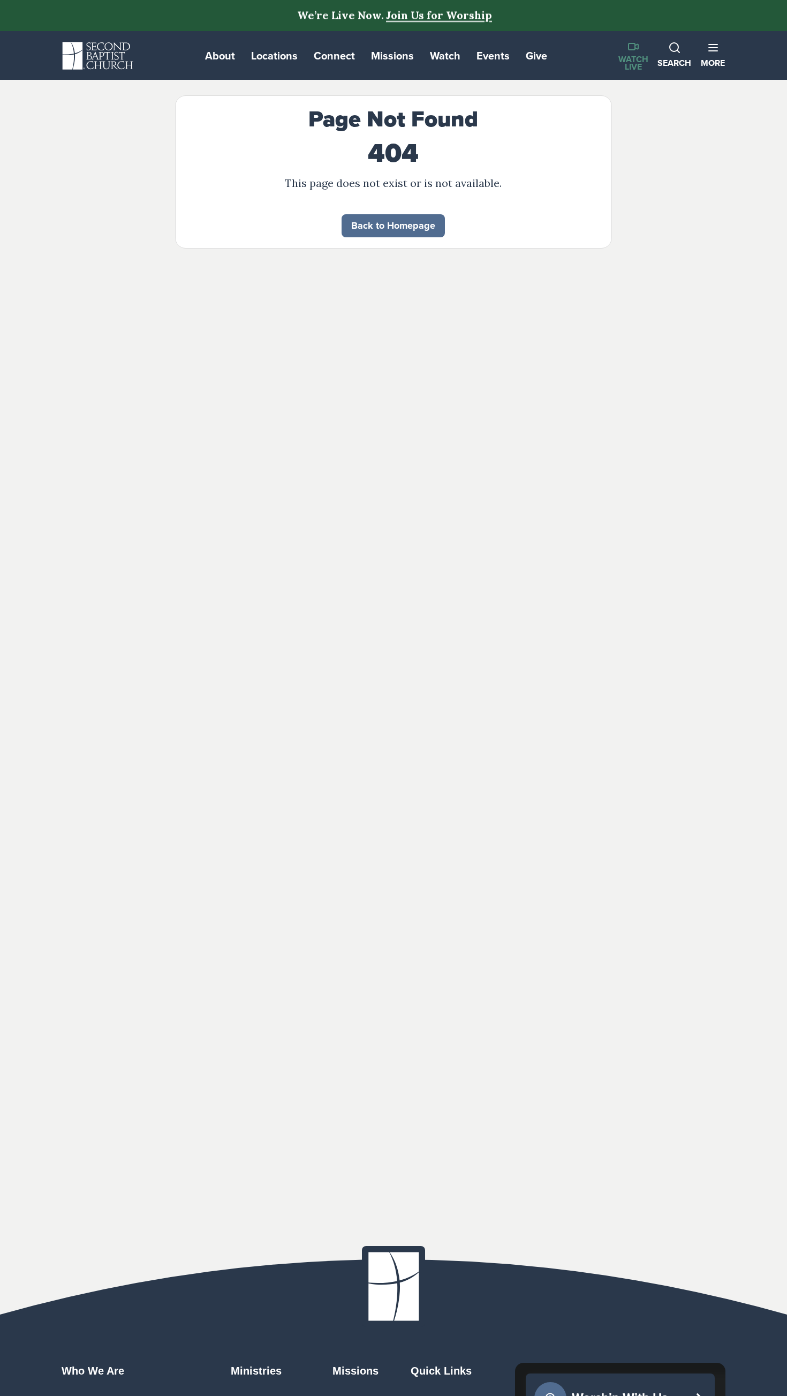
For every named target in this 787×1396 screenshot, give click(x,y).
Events (493, 55)
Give (536, 55)
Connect (334, 55)
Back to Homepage (393, 225)
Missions (392, 55)
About (220, 55)
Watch (445, 55)
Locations (274, 55)
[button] (712, 55)
